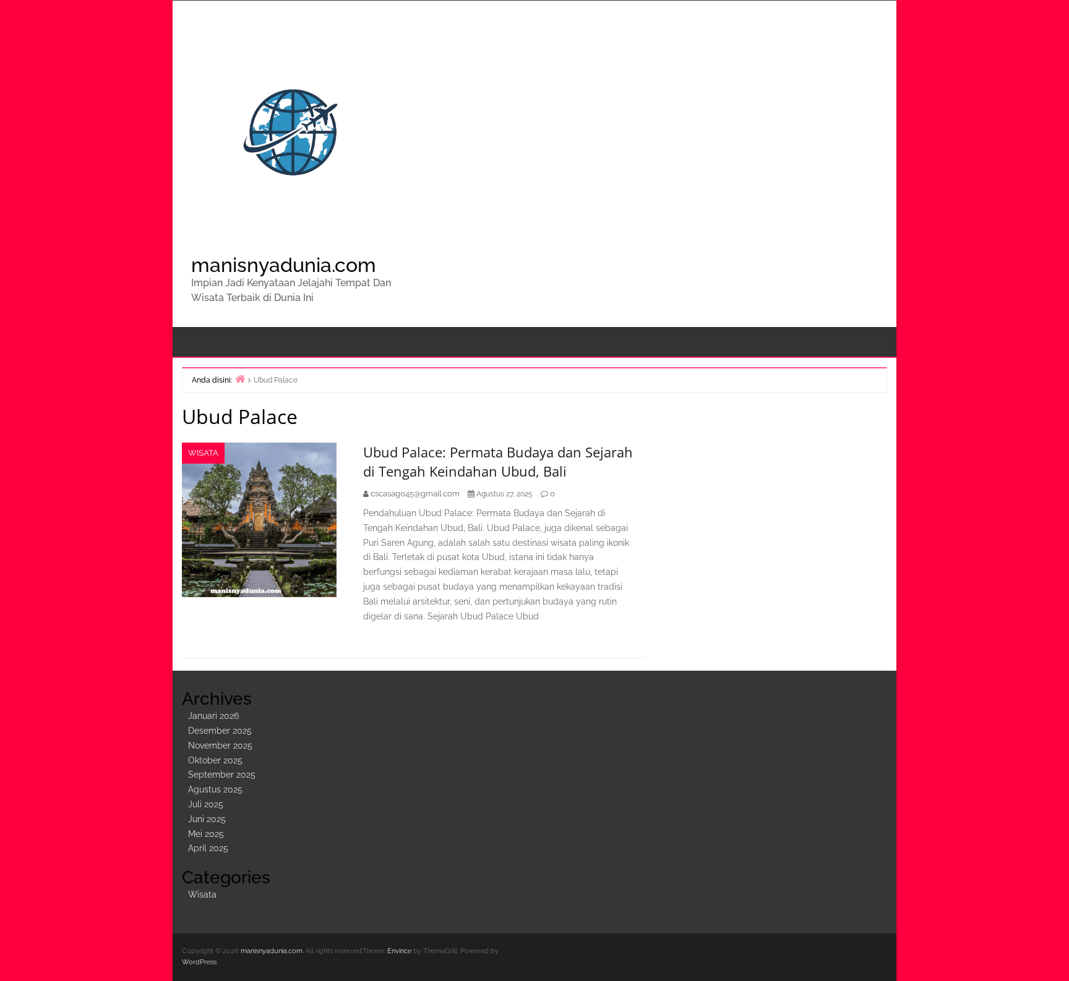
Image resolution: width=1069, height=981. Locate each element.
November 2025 (220, 745)
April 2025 (208, 848)
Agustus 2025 (215, 789)
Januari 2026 (213, 716)
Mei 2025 (206, 834)
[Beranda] (240, 378)
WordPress (199, 962)
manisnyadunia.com (283, 264)
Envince (399, 951)
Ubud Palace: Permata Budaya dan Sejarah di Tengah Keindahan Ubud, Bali (498, 461)
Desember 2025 (220, 731)
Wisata (203, 452)
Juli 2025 (205, 804)
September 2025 (221, 774)
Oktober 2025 (215, 760)
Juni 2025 (207, 819)
